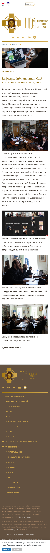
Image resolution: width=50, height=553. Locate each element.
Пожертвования (12, 493)
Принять (6, 549)
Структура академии (14, 452)
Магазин (9, 411)
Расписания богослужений (16, 401)
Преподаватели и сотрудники (18, 457)
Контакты (9, 437)
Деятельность (11, 482)
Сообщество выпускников (16, 422)
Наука (7, 477)
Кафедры (9, 472)
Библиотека (10, 432)
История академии (13, 406)
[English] (8, 3)
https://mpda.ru (15, 530)
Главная (4, 45)
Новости (14, 45)
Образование (10, 467)
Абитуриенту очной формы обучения (21, 442)
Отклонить (16, 549)
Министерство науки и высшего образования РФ (19, 534)
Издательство (11, 427)
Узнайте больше (25, 517)
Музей (7, 416)
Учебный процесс (12, 447)
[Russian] (3, 3)
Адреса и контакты (7, 539)
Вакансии (9, 462)
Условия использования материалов (25, 539)
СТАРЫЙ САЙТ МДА (12, 487)
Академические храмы (15, 396)
